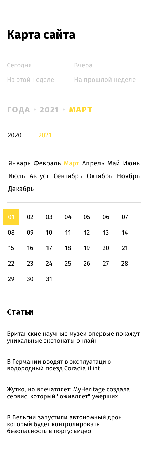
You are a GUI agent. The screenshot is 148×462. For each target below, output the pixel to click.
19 (87, 248)
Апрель (93, 164)
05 (86, 217)
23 (30, 264)
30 (30, 279)
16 (30, 248)
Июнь (131, 164)
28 (124, 264)
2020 (15, 135)
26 (87, 264)
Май (113, 164)
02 (30, 217)
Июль (16, 176)
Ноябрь (128, 176)
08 (11, 233)
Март (81, 110)
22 (11, 264)
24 (49, 264)
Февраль (47, 164)
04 (68, 217)
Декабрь (21, 189)
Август (39, 176)
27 (106, 264)
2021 (50, 110)
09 (30, 233)
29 (11, 279)
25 (68, 264)
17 (49, 248)
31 (49, 279)
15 (11, 248)
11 (68, 233)
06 (105, 217)
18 (68, 248)
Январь (19, 164)
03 (48, 217)
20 (105, 248)
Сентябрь (68, 176)
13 (106, 233)
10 (49, 233)
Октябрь (99, 176)
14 (124, 233)
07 (124, 217)
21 (125, 248)
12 (87, 233)
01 (11, 217)
